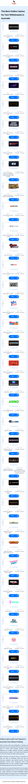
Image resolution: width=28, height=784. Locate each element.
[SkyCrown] (14, 383)
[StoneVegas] (14, 542)
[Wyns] (14, 343)
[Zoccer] (14, 26)
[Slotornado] (14, 602)
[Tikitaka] (14, 264)
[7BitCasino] (14, 303)
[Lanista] (14, 186)
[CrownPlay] (14, 502)
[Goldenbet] (14, 482)
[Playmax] (14, 658)
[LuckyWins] (14, 284)
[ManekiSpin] (14, 143)
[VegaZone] (14, 363)
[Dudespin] (14, 323)
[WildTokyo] (14, 46)
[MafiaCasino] (14, 582)
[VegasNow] (14, 639)
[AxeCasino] (14, 717)
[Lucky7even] (14, 85)
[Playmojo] (14, 620)
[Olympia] (14, 104)
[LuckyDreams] (14, 124)
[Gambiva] (14, 66)
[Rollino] (14, 522)
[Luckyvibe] (14, 421)
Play (13, 40)
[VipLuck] (14, 226)
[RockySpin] (14, 206)
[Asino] (14, 401)
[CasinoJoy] (14, 562)
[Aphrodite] (14, 440)
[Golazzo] (14, 163)
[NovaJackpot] (14, 698)
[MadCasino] (14, 246)
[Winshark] (14, 678)
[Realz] (14, 460)
